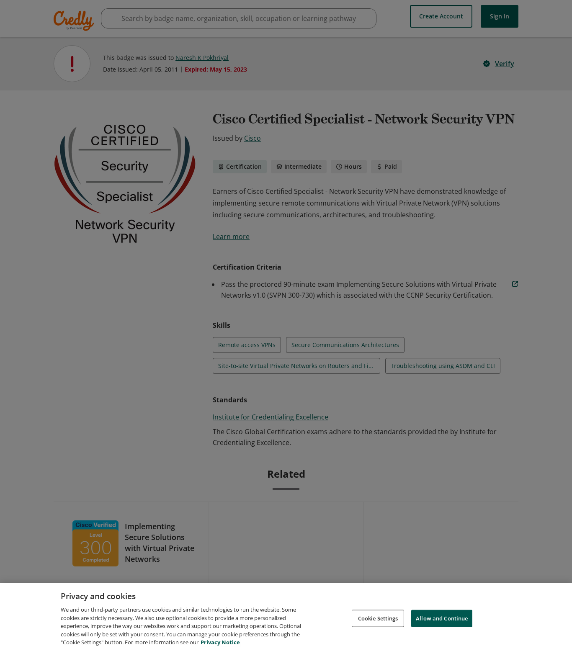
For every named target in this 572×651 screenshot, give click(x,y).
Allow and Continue (442, 618)
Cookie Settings (378, 618)
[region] (286, 617)
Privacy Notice (220, 642)
